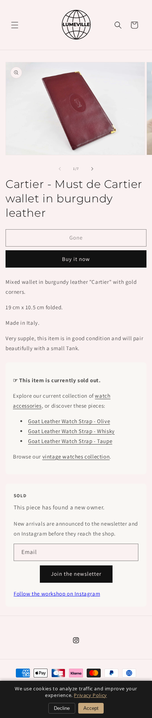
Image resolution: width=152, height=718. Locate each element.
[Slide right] (92, 169)
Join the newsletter (76, 573)
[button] (15, 25)
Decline (62, 708)
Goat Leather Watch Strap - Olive (69, 421)
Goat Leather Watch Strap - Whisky (71, 431)
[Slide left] (60, 169)
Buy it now (76, 258)
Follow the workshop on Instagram (57, 593)
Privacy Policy (90, 695)
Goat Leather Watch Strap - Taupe (70, 441)
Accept (91, 708)
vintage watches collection (76, 456)
